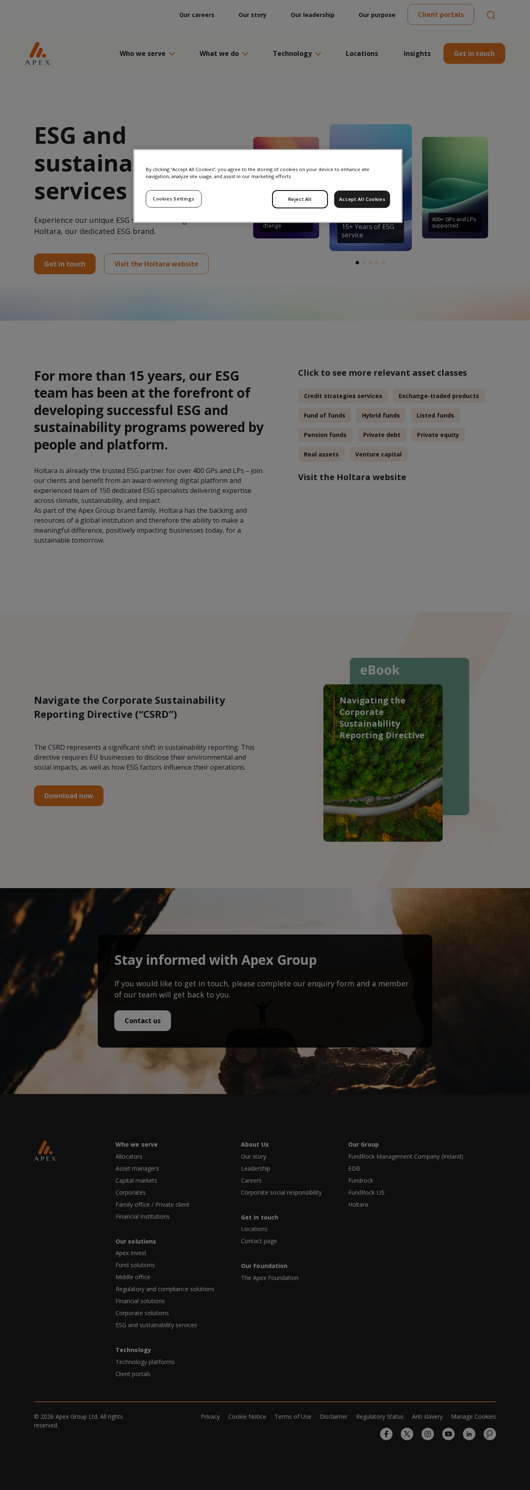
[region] (267, 186)
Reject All (300, 199)
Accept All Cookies (362, 199)
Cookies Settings (174, 199)
